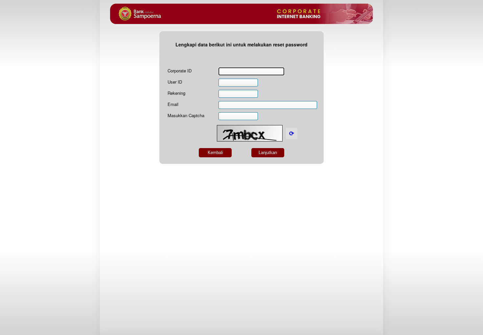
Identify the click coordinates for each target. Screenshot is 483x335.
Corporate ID (180, 70)
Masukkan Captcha (186, 115)
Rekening (176, 93)
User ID (175, 82)
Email (173, 104)
